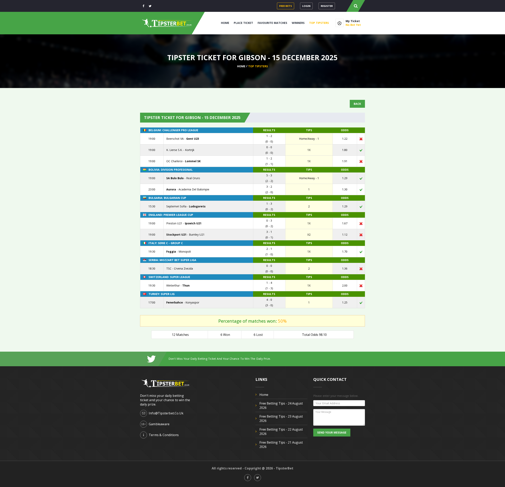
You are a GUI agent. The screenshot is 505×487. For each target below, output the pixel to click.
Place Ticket (243, 23)
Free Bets (285, 6)
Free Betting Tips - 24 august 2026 (281, 405)
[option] (266, 359)
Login (306, 6)
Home (225, 23)
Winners (298, 23)
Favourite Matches (272, 23)
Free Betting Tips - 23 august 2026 (281, 418)
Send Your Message (331, 432)
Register (327, 6)
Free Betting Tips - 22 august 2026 (281, 431)
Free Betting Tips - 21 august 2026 (281, 444)
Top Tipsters (319, 23)
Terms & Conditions (164, 435)
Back (357, 104)
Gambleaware (159, 424)
